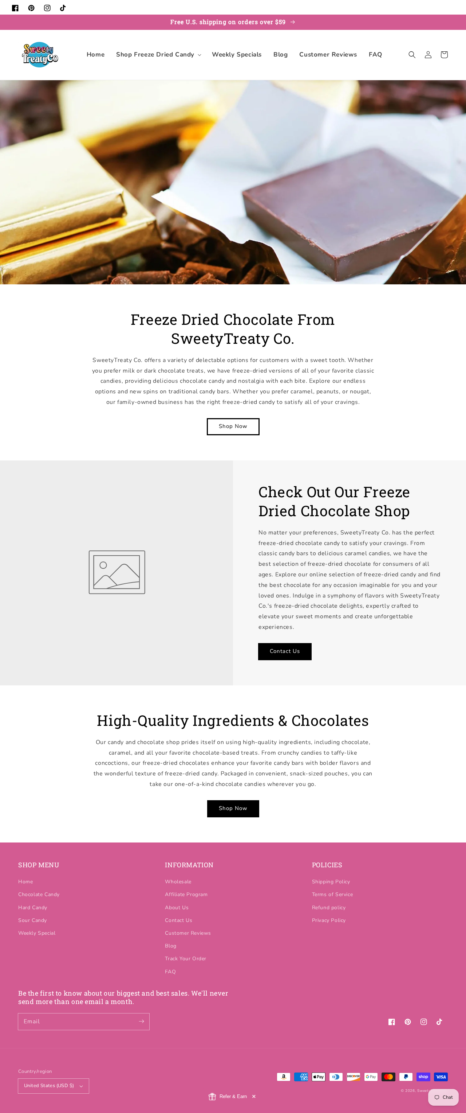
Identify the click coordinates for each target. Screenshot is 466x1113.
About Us (177, 907)
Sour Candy (32, 920)
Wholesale (178, 881)
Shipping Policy (331, 881)
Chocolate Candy (39, 894)
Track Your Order (185, 958)
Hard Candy (32, 907)
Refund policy (329, 907)
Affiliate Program (186, 894)
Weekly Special (36, 933)
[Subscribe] (141, 1021)
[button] (158, 55)
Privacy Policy (329, 920)
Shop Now (233, 426)
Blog (170, 945)
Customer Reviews (188, 933)
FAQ (170, 971)
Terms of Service (332, 894)
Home (25, 881)
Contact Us (285, 651)
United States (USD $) (49, 1085)
